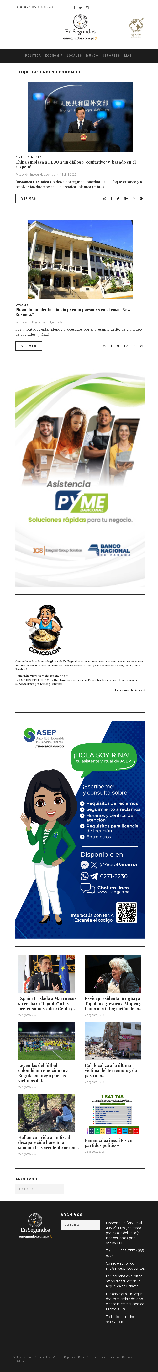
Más (128, 55)
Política (33, 55)
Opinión (103, 1357)
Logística (18, 1361)
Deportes (111, 55)
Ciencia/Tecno (87, 1357)
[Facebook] (74, 7)
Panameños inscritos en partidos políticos (109, 1142)
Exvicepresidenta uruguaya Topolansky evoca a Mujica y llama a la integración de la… (114, 1003)
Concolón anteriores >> (130, 690)
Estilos (115, 1357)
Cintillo (22, 157)
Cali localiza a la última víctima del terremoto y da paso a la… (111, 1070)
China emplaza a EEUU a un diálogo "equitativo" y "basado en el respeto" (75, 164)
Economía (54, 55)
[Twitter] (81, 7)
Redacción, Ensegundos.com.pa (35, 174)
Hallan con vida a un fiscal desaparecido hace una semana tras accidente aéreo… (48, 1142)
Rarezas (127, 1357)
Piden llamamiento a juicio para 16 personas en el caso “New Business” (72, 312)
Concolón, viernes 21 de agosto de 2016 (42, 676)
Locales (74, 55)
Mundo (92, 55)
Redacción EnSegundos (30, 322)
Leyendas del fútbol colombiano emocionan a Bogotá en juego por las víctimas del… (43, 1072)
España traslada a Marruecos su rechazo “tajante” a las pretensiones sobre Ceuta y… (47, 1003)
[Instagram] (87, 7)
